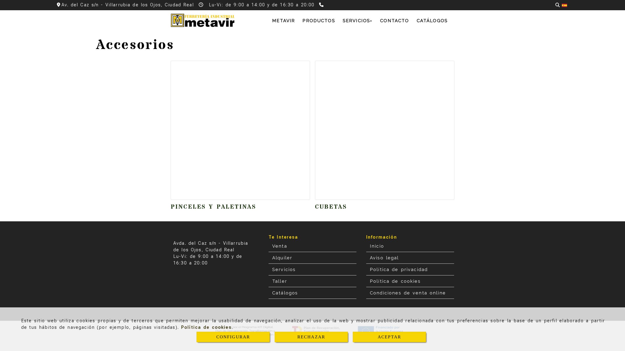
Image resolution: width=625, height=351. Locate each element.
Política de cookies (206, 327)
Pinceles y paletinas (213, 207)
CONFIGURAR (233, 336)
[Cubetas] (384, 130)
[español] (564, 5)
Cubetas (331, 207)
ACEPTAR (389, 336)
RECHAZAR (311, 336)
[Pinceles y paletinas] (240, 130)
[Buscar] (557, 5)
